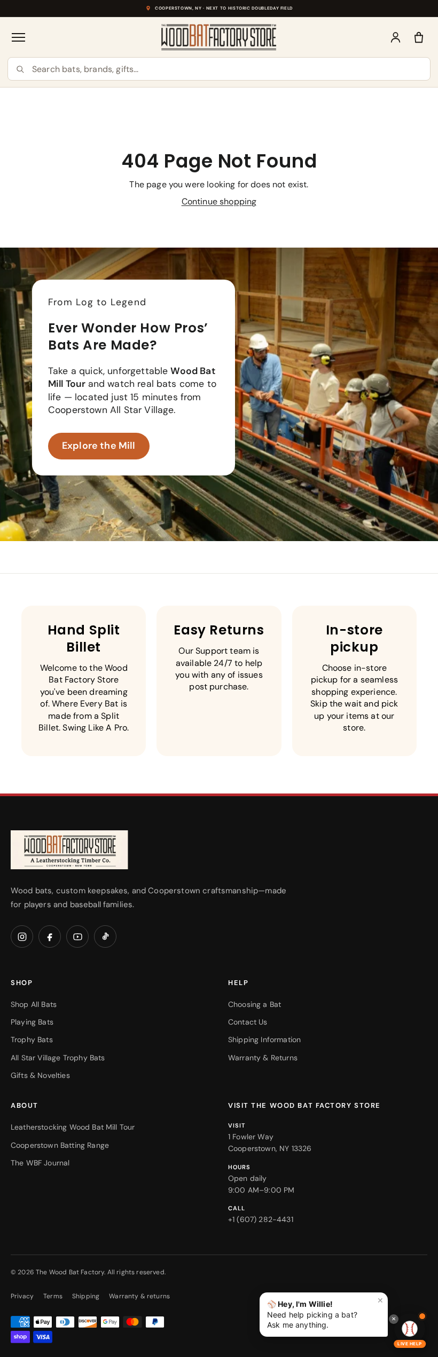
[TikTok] (105, 936)
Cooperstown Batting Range (60, 1145)
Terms (52, 1296)
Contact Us (248, 1022)
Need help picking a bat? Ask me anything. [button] (325, 1312)
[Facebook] (49, 936)
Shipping (85, 1296)
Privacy (22, 1296)
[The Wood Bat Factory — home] (91, 849)
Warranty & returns (139, 1296)
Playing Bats (32, 1022)
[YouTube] (77, 936)
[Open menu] (19, 37)
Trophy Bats (32, 1039)
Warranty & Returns (263, 1057)
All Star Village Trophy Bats (58, 1057)
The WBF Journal (40, 1163)
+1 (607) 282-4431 (260, 1219)
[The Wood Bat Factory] (219, 37)
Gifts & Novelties (40, 1075)
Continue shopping (219, 201)
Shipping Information (264, 1039)
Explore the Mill (99, 445)
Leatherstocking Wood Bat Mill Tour (73, 1127)
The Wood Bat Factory (70, 1272)
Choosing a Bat (254, 1004)
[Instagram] (22, 936)
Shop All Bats (34, 1004)
